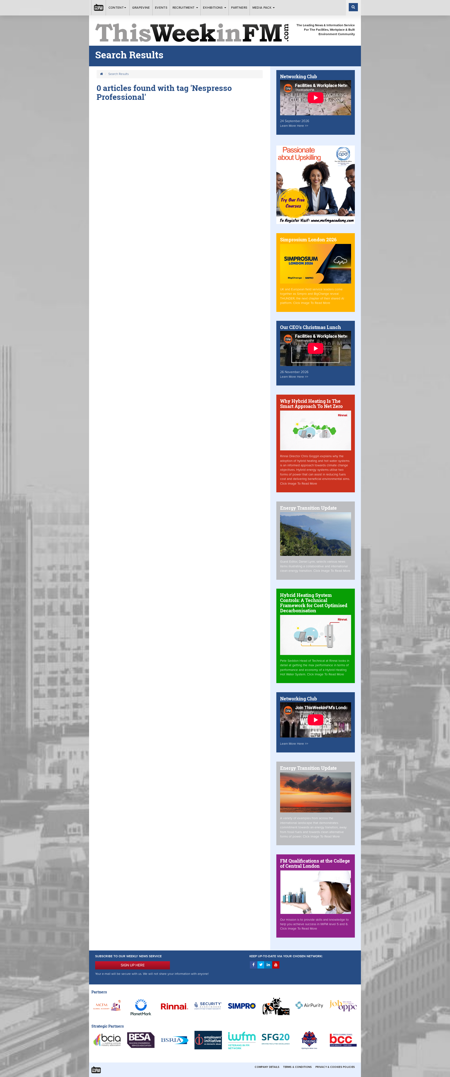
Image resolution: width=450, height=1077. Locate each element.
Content (116, 8)
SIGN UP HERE (133, 965)
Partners (239, 8)
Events (161, 8)
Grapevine (141, 8)
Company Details (267, 1067)
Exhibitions (213, 8)
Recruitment (184, 8)
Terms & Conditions (297, 1067)
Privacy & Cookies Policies (335, 1067)
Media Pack (262, 8)
